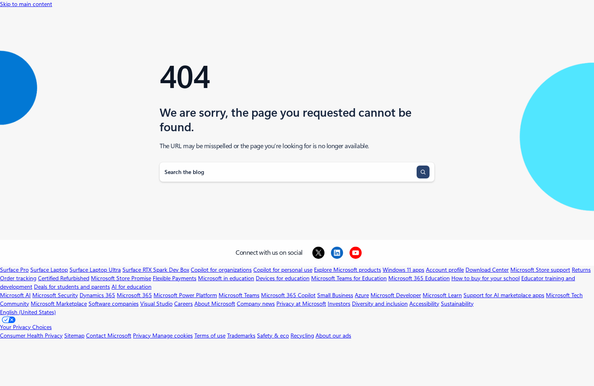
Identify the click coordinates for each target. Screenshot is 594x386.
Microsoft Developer (396, 295)
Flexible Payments (174, 278)
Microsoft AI (15, 295)
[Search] (423, 172)
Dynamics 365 (97, 295)
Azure (362, 295)
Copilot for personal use (282, 269)
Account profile (445, 269)
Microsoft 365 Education (419, 278)
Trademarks (241, 335)
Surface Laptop (49, 269)
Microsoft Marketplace (59, 303)
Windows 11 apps (403, 269)
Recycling (302, 335)
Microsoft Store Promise (121, 278)
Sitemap (74, 335)
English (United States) (28, 312)
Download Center (487, 269)
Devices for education (283, 278)
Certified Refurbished (63, 278)
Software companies (113, 303)
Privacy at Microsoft (301, 303)
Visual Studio (156, 303)
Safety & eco (273, 335)
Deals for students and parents (72, 286)
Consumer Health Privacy (31, 335)
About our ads (333, 335)
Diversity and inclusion (380, 303)
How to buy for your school (485, 278)
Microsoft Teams (239, 295)
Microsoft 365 (134, 295)
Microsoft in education (226, 278)
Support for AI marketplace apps (503, 295)
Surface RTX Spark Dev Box (155, 269)
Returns (581, 269)
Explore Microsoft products (347, 269)
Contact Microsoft (108, 335)
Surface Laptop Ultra (95, 269)
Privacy (142, 335)
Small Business (335, 295)
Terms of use (209, 335)
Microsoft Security (55, 295)
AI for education (132, 286)
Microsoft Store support (540, 269)
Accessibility (424, 303)
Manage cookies (172, 335)
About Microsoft (214, 303)
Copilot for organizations (221, 269)
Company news (256, 303)
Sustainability (457, 303)
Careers (183, 303)
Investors (339, 303)
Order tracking (18, 278)
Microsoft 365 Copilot (288, 295)
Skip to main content (26, 4)
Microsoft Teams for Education (349, 278)
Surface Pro (14, 269)
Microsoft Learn (442, 295)
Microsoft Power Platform (185, 295)
